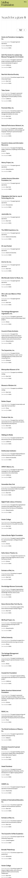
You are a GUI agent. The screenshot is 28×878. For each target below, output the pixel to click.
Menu (25, 2)
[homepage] (7, 3)
